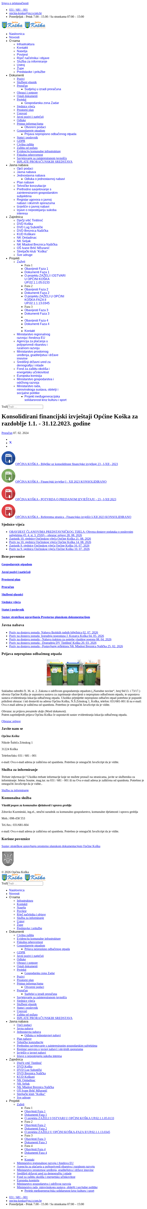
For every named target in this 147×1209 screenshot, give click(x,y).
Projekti (21, 99)
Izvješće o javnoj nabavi (33, 206)
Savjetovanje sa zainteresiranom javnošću (42, 158)
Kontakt (29, 330)
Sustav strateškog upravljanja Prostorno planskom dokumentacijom (46, 617)
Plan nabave (25, 182)
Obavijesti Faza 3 (36, 310)
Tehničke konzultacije (31, 185)
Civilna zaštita (25, 144)
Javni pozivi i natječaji (30, 116)
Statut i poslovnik (27, 137)
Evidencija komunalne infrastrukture (39, 151)
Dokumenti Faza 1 (36, 272)
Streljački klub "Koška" (32, 251)
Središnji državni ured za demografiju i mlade (34, 363)
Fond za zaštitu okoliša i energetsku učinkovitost (33, 370)
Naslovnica (16, 33)
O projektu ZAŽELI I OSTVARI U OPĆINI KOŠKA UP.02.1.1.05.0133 (44, 279)
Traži (5, 406)
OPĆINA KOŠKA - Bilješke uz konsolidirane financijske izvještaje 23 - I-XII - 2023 (66, 464)
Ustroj (21, 65)
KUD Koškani (26, 234)
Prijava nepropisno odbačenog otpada (50, 134)
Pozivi (20, 78)
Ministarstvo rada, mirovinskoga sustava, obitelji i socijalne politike (37, 389)
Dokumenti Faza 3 (36, 313)
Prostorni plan (25, 109)
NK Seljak (24, 241)
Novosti (14, 37)
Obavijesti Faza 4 (36, 320)
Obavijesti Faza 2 (36, 289)
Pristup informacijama (30, 123)
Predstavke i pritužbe (31, 71)
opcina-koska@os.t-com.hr (25, 13)
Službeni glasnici (12, 594)
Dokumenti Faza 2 (36, 292)
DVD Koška (25, 223)
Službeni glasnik (27, 82)
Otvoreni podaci (35, 127)
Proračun (22, 85)
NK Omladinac (27, 237)
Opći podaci (25, 168)
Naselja (22, 51)
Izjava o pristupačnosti (15, 3)
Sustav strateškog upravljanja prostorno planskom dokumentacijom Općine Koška (51, 846)
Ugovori (22, 113)
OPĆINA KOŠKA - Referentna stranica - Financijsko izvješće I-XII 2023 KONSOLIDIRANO (73, 517)
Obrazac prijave (11, 721)
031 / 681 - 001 (18, 9)
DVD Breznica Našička (32, 230)
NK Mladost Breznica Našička (37, 244)
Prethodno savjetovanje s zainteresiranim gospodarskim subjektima (37, 193)
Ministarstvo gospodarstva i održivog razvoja (35, 381)
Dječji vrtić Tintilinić (30, 220)
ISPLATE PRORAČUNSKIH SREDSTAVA (45, 161)
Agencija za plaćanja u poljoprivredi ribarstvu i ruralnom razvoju (32, 345)
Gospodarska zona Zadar (41, 103)
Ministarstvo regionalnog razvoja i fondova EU (33, 336)
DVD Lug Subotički (30, 227)
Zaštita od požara (27, 147)
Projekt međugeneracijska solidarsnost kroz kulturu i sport (45, 398)
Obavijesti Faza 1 (36, 268)
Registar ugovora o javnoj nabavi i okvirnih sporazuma (36, 201)
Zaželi (21, 261)
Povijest (22, 54)
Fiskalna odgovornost (30, 154)
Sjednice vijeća (26, 106)
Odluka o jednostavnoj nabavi (44, 179)
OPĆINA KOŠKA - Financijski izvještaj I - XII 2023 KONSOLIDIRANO (61, 481)
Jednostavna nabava (31, 175)
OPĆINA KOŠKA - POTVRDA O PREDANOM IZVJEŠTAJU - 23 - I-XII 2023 (65, 499)
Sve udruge (25, 254)
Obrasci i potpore (27, 92)
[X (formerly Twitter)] (10, 443)
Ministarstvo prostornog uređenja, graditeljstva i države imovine (37, 355)
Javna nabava (26, 172)
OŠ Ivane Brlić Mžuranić (33, 248)
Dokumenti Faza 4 (36, 324)
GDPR (21, 141)
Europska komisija (29, 375)
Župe (20, 68)
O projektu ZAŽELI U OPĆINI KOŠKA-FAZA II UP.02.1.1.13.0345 (44, 300)
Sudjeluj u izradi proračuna (42, 89)
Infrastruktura (25, 44)
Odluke (21, 120)
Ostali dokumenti (27, 96)
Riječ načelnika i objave (33, 58)
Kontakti (22, 47)
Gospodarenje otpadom (31, 130)
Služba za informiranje (32, 61)
